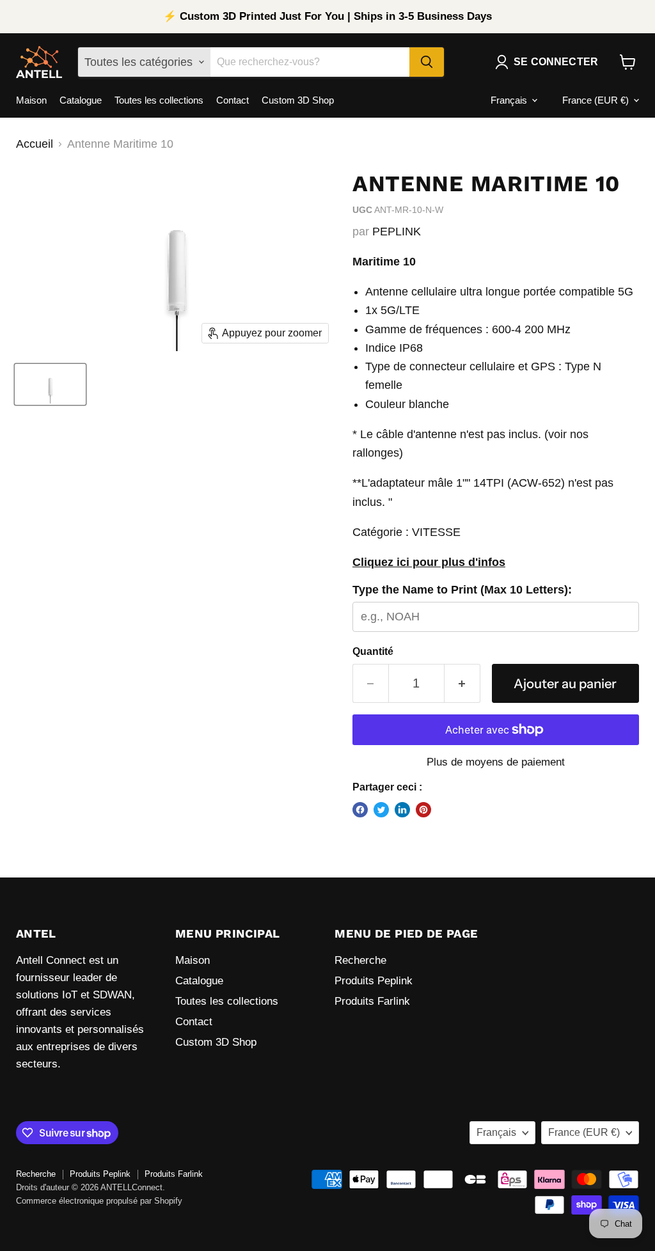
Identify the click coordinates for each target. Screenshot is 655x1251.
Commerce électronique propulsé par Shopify (99, 1201)
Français (509, 100)
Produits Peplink (374, 981)
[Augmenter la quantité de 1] (462, 683)
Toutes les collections (158, 100)
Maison (31, 100)
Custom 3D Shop (298, 100)
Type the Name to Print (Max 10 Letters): (462, 589)
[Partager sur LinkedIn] (402, 809)
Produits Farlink (372, 1001)
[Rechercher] (426, 62)
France (595, 100)
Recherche (360, 960)
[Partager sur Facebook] (360, 809)
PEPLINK (396, 231)
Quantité (372, 651)
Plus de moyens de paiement (496, 762)
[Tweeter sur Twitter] (381, 809)
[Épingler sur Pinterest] (423, 809)
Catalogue (80, 100)
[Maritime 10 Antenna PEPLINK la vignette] (50, 384)
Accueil (34, 144)
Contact (232, 100)
